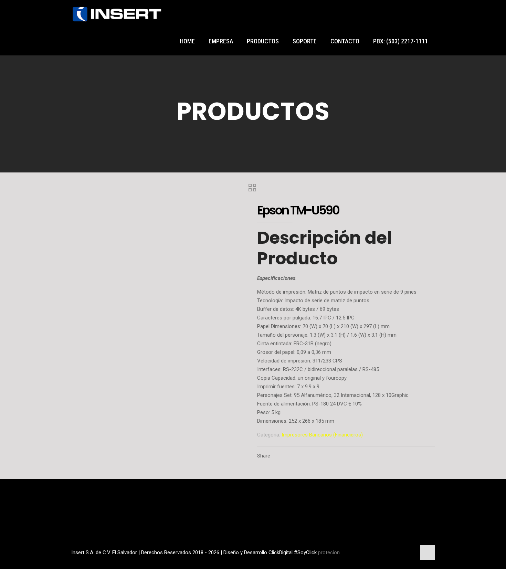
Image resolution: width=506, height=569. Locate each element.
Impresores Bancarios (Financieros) (322, 435)
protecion (329, 552)
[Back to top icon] (427, 552)
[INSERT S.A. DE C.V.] (116, 14)
